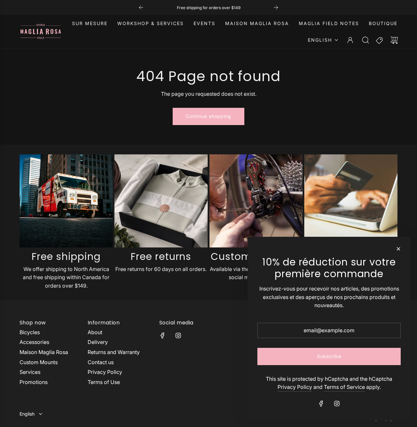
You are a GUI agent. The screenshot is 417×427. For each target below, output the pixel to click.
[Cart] (394, 40)
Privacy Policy (295, 387)
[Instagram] (178, 335)
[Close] (398, 249)
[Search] (365, 40)
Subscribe (329, 356)
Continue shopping (208, 116)
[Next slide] (276, 7)
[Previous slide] (141, 7)
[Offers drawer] (380, 40)
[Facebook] (162, 335)
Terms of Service (344, 387)
